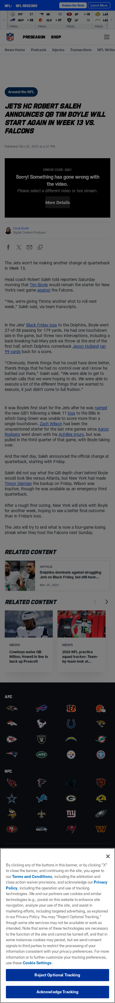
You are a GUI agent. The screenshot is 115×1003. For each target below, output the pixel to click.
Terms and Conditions (32, 876)
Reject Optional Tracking (57, 975)
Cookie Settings (37, 962)
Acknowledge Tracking (58, 991)
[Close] (107, 856)
